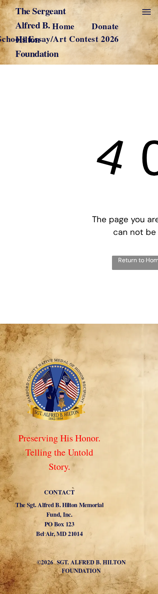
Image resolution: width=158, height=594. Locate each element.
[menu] (146, 12)
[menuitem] (35, 26)
